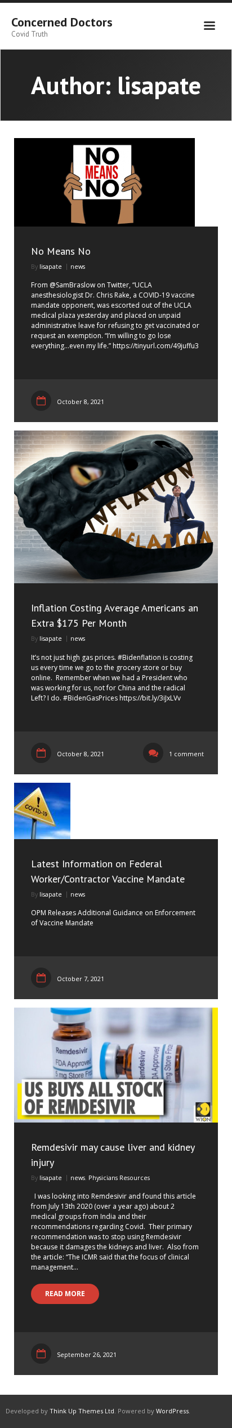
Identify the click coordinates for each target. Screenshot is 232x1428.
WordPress (172, 1411)
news (77, 266)
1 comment (186, 754)
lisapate (50, 266)
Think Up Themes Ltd (82, 1411)
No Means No (61, 251)
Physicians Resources (119, 1177)
